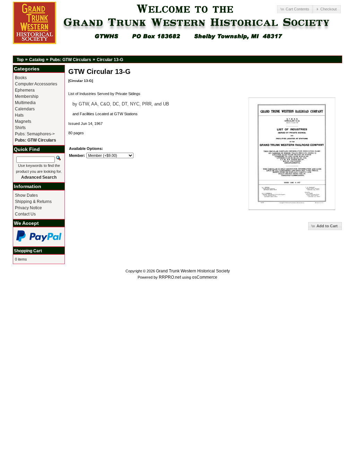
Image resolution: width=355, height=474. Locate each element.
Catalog (36, 59)
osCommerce (204, 277)
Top (20, 59)
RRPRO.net (170, 277)
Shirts (20, 127)
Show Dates (26, 195)
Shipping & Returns (33, 201)
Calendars (25, 109)
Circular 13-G (110, 59)
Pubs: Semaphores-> (35, 134)
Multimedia (25, 102)
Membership (26, 96)
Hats (19, 115)
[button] (295, 9)
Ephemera (25, 90)
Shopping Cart (28, 250)
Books (21, 77)
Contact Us (25, 214)
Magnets (23, 121)
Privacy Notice (28, 207)
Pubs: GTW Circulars (70, 59)
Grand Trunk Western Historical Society (193, 271)
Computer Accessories (36, 84)
